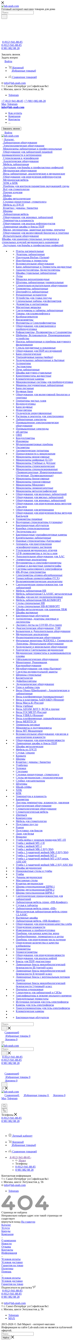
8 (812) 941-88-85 (12, 41)
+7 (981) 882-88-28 (35, 100)
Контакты (7, 1249)
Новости (6, 1243)
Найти (6, 1337)
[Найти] (4, 16)
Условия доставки (12, 1262)
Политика (7, 1268)
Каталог (6, 1224)
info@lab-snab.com (15, 83)
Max (3, 104)
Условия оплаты (11, 1259)
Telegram (13, 95)
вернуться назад (10, 1221)
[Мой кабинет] (3, 1070)
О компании (8, 1240)
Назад (22, 1160)
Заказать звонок (11, 128)
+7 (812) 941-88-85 (12, 100)
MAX (11, 1318)
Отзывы (6, 1246)
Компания (7, 1234)
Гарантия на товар (12, 1265)
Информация (9, 1252)
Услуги (5, 1228)
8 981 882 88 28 (10, 48)
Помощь (6, 1271)
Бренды (5, 1231)
